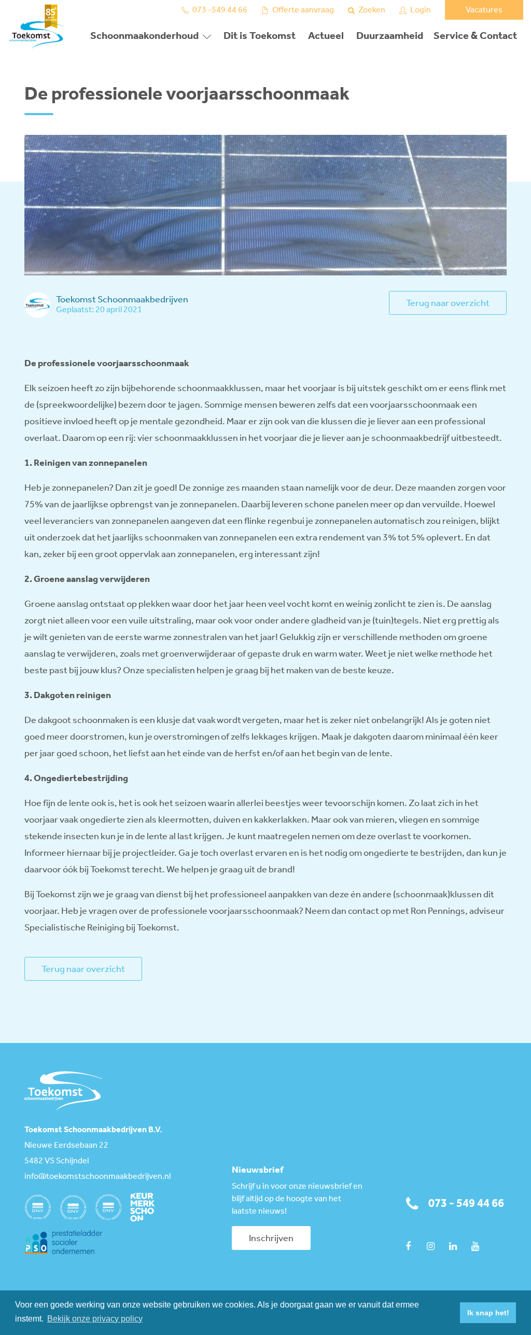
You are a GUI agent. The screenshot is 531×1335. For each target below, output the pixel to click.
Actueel (326, 36)
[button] (449, 1313)
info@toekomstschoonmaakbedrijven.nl (97, 1177)
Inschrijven (271, 1238)
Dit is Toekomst (259, 36)
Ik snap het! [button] (488, 1313)
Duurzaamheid (389, 36)
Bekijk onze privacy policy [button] (95, 1318)
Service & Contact (475, 36)
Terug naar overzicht (448, 303)
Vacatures (484, 10)
